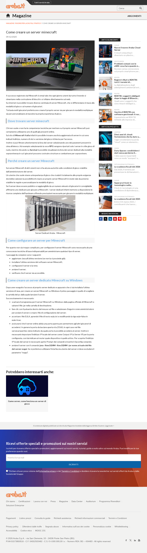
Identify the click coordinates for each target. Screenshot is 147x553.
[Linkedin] (135, 540)
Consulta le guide (42, 518)
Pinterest (120, 219)
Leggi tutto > (109, 426)
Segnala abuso (52, 526)
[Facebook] (126, 540)
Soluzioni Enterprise (15, 505)
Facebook (101, 219)
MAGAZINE (10, 23)
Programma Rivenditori (109, 501)
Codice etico (26, 530)
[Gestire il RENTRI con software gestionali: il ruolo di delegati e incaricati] (105, 115)
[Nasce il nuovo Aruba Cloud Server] (105, 51)
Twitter (105, 219)
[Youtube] (139, 540)
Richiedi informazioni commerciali (90, 518)
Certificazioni (24, 501)
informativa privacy (47, 471)
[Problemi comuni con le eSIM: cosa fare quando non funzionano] (105, 67)
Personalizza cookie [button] (102, 526)
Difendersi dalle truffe (32, 526)
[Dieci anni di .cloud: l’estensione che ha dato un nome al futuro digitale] (105, 138)
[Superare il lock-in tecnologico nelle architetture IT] (105, 186)
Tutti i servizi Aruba (42, 2)
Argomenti (134, 16)
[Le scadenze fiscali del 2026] (105, 170)
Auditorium (91, 501)
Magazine (63, 501)
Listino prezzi (25, 518)
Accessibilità (11, 530)
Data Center (77, 501)
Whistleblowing (121, 526)
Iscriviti (73, 464)
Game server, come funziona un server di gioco (27, 402)
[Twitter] (130, 540)
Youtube (115, 219)
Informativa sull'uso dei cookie (76, 526)
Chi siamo (10, 501)
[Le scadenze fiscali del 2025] (105, 202)
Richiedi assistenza (62, 518)
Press (53, 501)
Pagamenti (11, 518)
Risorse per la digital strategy (28, 23)
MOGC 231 (40, 530)
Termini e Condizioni (70, 471)
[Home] (15, 7)
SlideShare (124, 219)
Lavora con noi (40, 501)
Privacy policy (13, 526)
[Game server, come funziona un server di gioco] (27, 386)
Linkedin (110, 219)
